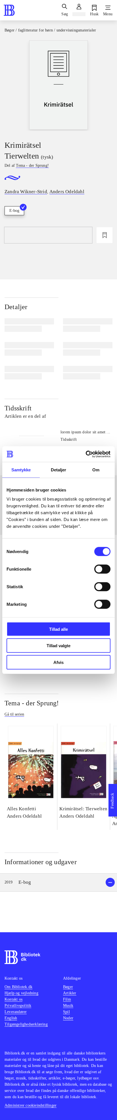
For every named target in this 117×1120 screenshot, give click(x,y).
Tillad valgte (58, 645)
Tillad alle (58, 629)
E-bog (14, 210)
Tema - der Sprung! (32, 703)
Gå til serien (14, 714)
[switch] (102, 568)
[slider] (58, 85)
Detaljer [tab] (58, 469)
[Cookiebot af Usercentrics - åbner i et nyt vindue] (85, 454)
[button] (58, 882)
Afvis (58, 662)
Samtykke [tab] (21, 469)
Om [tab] (95, 469)
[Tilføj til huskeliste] (104, 235)
